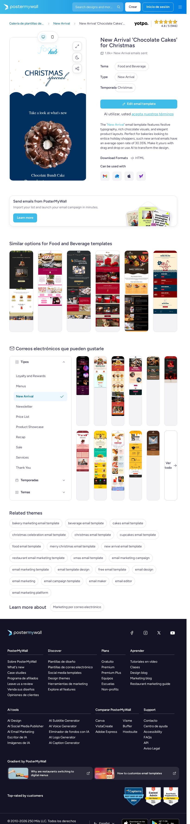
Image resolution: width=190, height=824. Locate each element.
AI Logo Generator (62, 737)
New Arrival (126, 77)
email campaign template (62, 581)
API (146, 743)
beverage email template (86, 523)
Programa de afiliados (22, 678)
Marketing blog (141, 678)
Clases (135, 667)
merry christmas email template (72, 546)
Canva (99, 721)
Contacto (150, 721)
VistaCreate (104, 726)
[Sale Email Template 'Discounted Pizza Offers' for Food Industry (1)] (136, 291)
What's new (15, 667)
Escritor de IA (17, 737)
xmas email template (88, 558)
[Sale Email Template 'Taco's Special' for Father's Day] (100, 465)
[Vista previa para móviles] (52, 37)
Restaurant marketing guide (150, 684)
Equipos (107, 678)
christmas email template (93, 535)
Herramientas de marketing (68, 684)
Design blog (138, 673)
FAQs (148, 737)
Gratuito (107, 662)
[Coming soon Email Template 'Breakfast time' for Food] (100, 391)
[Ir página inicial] (19, 7)
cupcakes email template (138, 535)
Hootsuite (130, 732)
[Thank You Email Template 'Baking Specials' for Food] (153, 391)
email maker (97, 581)
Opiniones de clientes (23, 695)
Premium (107, 667)
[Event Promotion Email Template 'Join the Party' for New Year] (82, 391)
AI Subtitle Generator (64, 721)
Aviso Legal (152, 748)
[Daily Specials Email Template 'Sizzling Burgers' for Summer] (117, 391)
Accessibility (153, 732)
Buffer (127, 726)
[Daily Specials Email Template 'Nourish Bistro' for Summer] (117, 465)
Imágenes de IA (18, 743)
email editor (123, 581)
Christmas (125, 88)
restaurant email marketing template (38, 558)
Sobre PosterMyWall (22, 662)
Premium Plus (111, 673)
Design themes (59, 678)
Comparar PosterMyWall (113, 710)
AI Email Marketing (20, 732)
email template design (73, 569)
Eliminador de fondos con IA (69, 732)
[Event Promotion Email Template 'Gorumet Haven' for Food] (135, 391)
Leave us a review (20, 684)
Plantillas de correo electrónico (70, 667)
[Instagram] (145, 632)
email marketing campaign (131, 558)
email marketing (23, 581)
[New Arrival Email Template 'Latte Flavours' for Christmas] (107, 291)
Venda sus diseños (21, 689)
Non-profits (110, 689)
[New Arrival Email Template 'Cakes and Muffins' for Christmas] (50, 291)
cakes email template (128, 523)
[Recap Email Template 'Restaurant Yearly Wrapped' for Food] (135, 465)
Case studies (16, 673)
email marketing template (30, 569)
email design (144, 569)
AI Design (14, 721)
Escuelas (107, 684)
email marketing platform (30, 593)
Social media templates (65, 673)
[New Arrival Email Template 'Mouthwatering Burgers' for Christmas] (21, 291)
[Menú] (180, 6)
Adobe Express (106, 732)
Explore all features (62, 689)
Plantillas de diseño (61, 662)
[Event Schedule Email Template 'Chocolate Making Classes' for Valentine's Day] (82, 465)
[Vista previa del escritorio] (43, 37)
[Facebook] (131, 632)
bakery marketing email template (35, 523)
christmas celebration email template (39, 535)
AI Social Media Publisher (25, 726)
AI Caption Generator (64, 743)
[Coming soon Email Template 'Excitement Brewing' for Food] (153, 465)
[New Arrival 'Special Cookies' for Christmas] (79, 291)
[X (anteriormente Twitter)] (159, 632)
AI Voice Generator (63, 726)
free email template (112, 569)
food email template (26, 546)
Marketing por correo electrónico (77, 607)
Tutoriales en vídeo (143, 662)
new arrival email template (123, 546)
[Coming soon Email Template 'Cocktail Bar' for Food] (170, 391)
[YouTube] (172, 632)
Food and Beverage (132, 66)
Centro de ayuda (156, 726)
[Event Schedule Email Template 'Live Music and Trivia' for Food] (165, 291)
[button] (77, 46)
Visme (127, 721)
